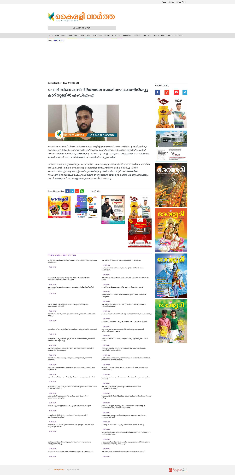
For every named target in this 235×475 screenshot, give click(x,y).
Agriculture (97, 36)
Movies (81, 36)
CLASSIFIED (127, 36)
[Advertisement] (99, 62)
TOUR (88, 36)
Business (137, 36)
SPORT (63, 36)
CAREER (156, 36)
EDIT (144, 36)
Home (51, 36)
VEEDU (170, 36)
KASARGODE (59, 41)
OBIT (119, 36)
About (164, 2)
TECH (114, 36)
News (57, 36)
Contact (171, 2)
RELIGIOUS (178, 36)
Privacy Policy (181, 2)
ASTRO (163, 36)
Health (107, 36)
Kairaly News (59, 469)
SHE (149, 36)
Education (73, 36)
